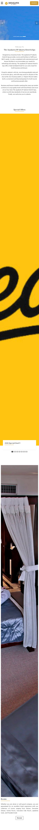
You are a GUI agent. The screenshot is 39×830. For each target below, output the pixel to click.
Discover (19, 818)
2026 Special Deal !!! (12, 443)
